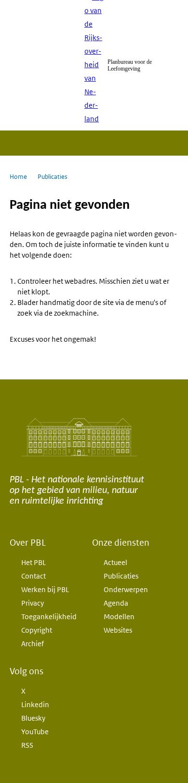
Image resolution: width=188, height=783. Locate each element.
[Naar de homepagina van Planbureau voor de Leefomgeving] (94, 65)
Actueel (115, 562)
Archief (32, 643)
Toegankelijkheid (49, 616)
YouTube (35, 731)
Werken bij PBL (45, 589)
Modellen (119, 616)
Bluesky (33, 718)
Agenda (116, 603)
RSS (27, 745)
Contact (33, 575)
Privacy (32, 603)
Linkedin (35, 704)
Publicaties (121, 575)
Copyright (36, 630)
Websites (118, 630)
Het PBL (33, 562)
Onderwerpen (126, 589)
